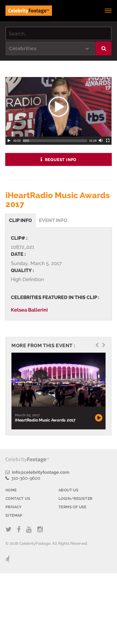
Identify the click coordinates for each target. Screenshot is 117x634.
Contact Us (17, 498)
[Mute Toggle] (101, 141)
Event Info (53, 220)
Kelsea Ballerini (29, 310)
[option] (57, 391)
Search (104, 48)
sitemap (14, 515)
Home (11, 490)
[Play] (9, 141)
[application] (58, 107)
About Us (68, 490)
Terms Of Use (73, 507)
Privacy (13, 507)
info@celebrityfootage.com (39, 472)
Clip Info (20, 220)
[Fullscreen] (108, 141)
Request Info (60, 159)
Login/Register (76, 498)
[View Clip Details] (58, 380)
